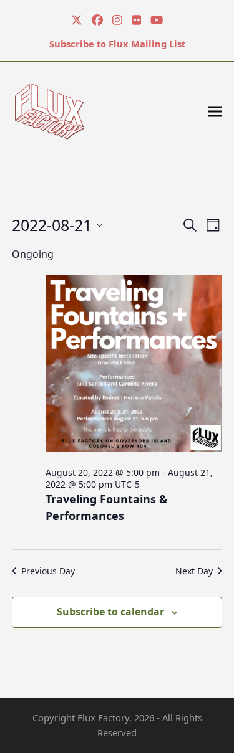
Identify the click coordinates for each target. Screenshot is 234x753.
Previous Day (48, 571)
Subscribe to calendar (110, 611)
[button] (215, 111)
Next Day (194, 571)
